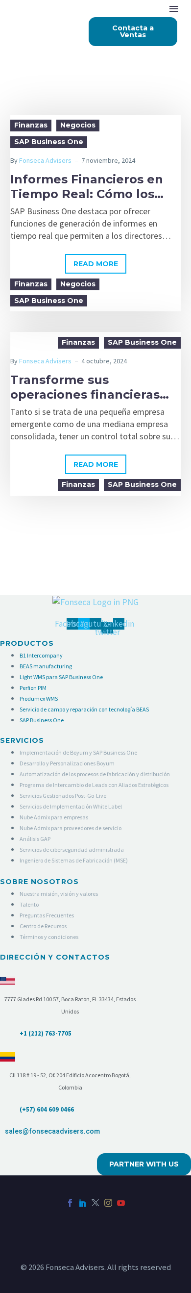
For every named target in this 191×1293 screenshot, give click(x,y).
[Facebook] (70, 1203)
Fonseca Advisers (45, 160)
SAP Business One (48, 141)
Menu (173, 8)
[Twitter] (95, 1203)
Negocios (78, 125)
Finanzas (31, 125)
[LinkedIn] (83, 1203)
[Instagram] (108, 1203)
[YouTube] (121, 1203)
